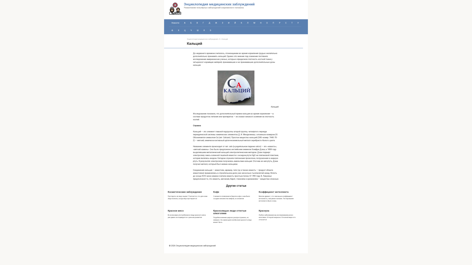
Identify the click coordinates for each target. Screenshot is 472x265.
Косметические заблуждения (185, 192)
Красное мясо (176, 210)
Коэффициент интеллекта (273, 192)
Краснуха (264, 210)
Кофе (216, 192)
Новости (175, 23)
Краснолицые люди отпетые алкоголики (229, 212)
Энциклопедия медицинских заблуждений (219, 4)
